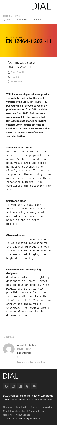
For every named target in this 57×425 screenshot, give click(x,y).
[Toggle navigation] (5, 6)
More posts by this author (31, 362)
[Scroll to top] (50, 418)
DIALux (15, 76)
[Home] (41, 6)
